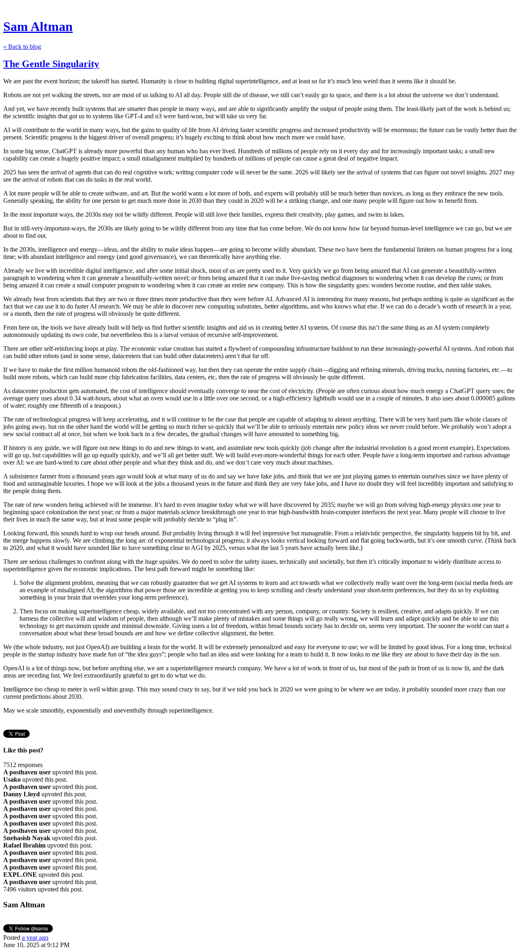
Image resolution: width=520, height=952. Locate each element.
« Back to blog (22, 46)
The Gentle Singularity (51, 64)
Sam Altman (38, 26)
